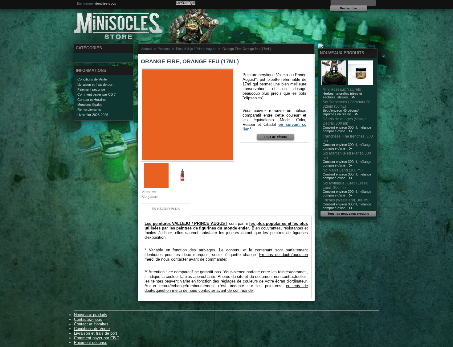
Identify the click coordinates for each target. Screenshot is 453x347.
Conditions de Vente (92, 79)
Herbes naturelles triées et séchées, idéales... (342, 95)
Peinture (164, 49)
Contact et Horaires (92, 99)
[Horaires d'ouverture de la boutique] (346, 45)
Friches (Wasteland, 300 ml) (346, 200)
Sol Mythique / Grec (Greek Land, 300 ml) (345, 185)
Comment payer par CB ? (96, 94)
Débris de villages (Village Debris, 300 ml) (345, 121)
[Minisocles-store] (114, 24)
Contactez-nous (88, 319)
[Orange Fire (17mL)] (156, 186)
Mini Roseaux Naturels (342, 89)
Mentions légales (89, 104)
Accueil (146, 49)
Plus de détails (275, 136)
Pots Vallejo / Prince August (196, 49)
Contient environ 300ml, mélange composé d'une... (347, 129)
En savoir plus (166, 209)
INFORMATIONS (91, 70)
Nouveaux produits (342, 53)
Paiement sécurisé (91, 89)
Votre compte (185, 3)
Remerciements (89, 109)
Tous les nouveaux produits (348, 213)
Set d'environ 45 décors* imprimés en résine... (341, 112)
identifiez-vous (105, 3)
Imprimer (151, 191)
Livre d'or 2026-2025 (92, 115)
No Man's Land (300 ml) (343, 170)
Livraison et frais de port (95, 84)
